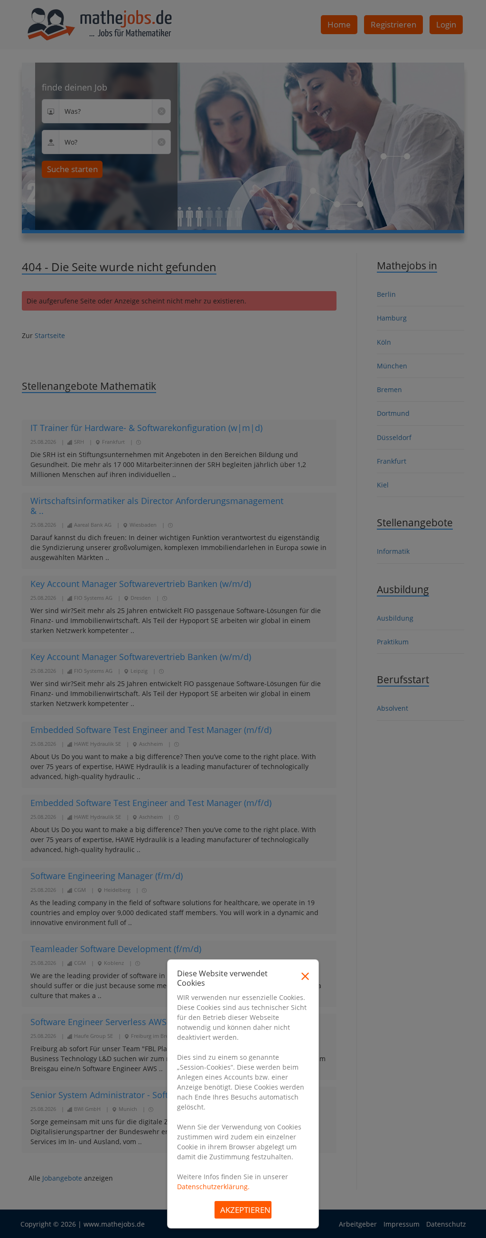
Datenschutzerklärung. (213, 1186)
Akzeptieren (245, 1209)
